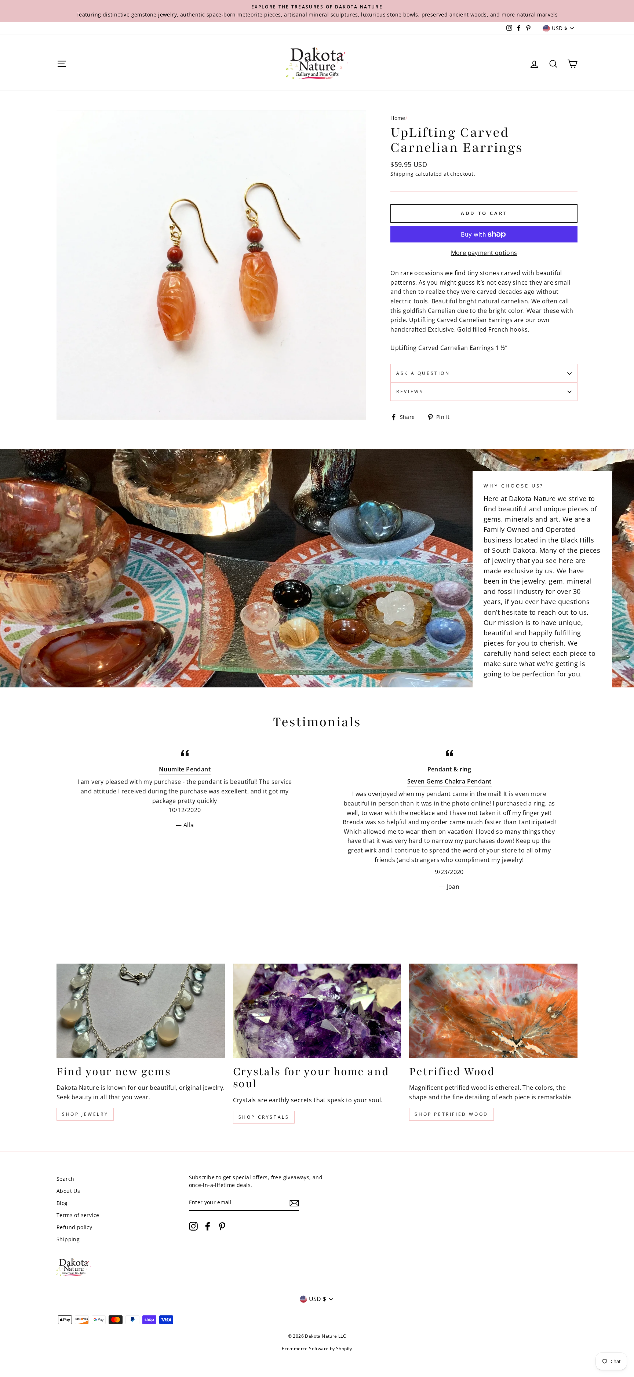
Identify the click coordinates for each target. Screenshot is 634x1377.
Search (65, 1178)
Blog (62, 1202)
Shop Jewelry (85, 1114)
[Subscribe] (294, 1203)
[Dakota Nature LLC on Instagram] (193, 1226)
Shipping (401, 173)
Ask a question (423, 373)
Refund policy (74, 1227)
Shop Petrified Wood (451, 1114)
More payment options (484, 253)
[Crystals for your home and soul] (317, 1011)
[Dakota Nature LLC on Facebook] (207, 1226)
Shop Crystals (263, 1117)
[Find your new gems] (141, 1011)
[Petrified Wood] (493, 1011)
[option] (317, 11)
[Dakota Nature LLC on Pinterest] (222, 1226)
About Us (68, 1190)
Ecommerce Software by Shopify (317, 1348)
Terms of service (78, 1215)
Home (397, 117)
